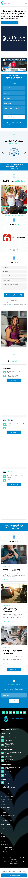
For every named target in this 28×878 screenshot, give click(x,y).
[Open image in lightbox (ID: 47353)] (14, 195)
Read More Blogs (13, 669)
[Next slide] (25, 152)
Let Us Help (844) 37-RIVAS (14, 875)
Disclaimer (5, 841)
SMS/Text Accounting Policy (17, 858)
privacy (10, 304)
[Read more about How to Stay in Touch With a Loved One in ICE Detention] (14, 554)
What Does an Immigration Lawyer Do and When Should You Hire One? (13, 652)
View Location (13, 380)
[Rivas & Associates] (7, 3)
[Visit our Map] (24, 712)
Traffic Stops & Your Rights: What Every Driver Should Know (12, 609)
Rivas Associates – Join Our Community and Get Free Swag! (13, 850)
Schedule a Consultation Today (9, 22)
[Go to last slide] (2, 238)
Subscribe (13, 701)
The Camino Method (7, 847)
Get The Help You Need (13, 117)
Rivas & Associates (18, 862)
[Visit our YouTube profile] (21, 712)
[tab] (10, 249)
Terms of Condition (14, 858)
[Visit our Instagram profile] (7, 712)
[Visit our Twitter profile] (17, 712)
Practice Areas (6, 833)
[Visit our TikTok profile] (10, 712)
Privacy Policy (6, 858)
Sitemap (4, 839)
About (4, 831)
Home (4, 828)
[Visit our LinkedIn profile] (14, 712)
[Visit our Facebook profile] (3, 712)
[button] (5, 215)
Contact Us (5, 844)
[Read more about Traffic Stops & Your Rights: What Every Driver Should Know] (14, 593)
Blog (4, 836)
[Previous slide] (3, 152)
